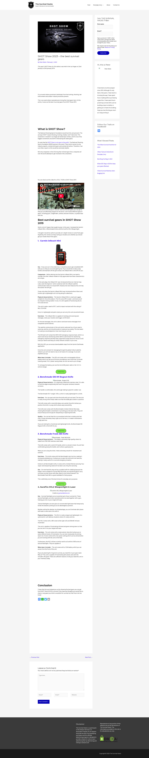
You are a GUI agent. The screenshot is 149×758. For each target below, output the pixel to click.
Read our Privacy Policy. (106, 48)
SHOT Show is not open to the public (58, 142)
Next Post (88, 657)
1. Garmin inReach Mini (49, 241)
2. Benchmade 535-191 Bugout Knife (55, 377)
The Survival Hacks (44, 4)
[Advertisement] (61, 82)
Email (99, 31)
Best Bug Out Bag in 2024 (104, 159)
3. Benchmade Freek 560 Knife (53, 434)
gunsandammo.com (64, 493)
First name (100, 24)
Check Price (61, 372)
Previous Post (34, 657)
